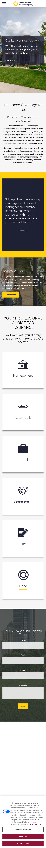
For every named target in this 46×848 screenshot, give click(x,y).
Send (23, 706)
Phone (23, 670)
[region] (23, 822)
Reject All (23, 836)
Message (23, 685)
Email (23, 655)
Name (23, 640)
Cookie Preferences (23, 829)
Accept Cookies (23, 843)
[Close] (43, 799)
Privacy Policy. (35, 824)
